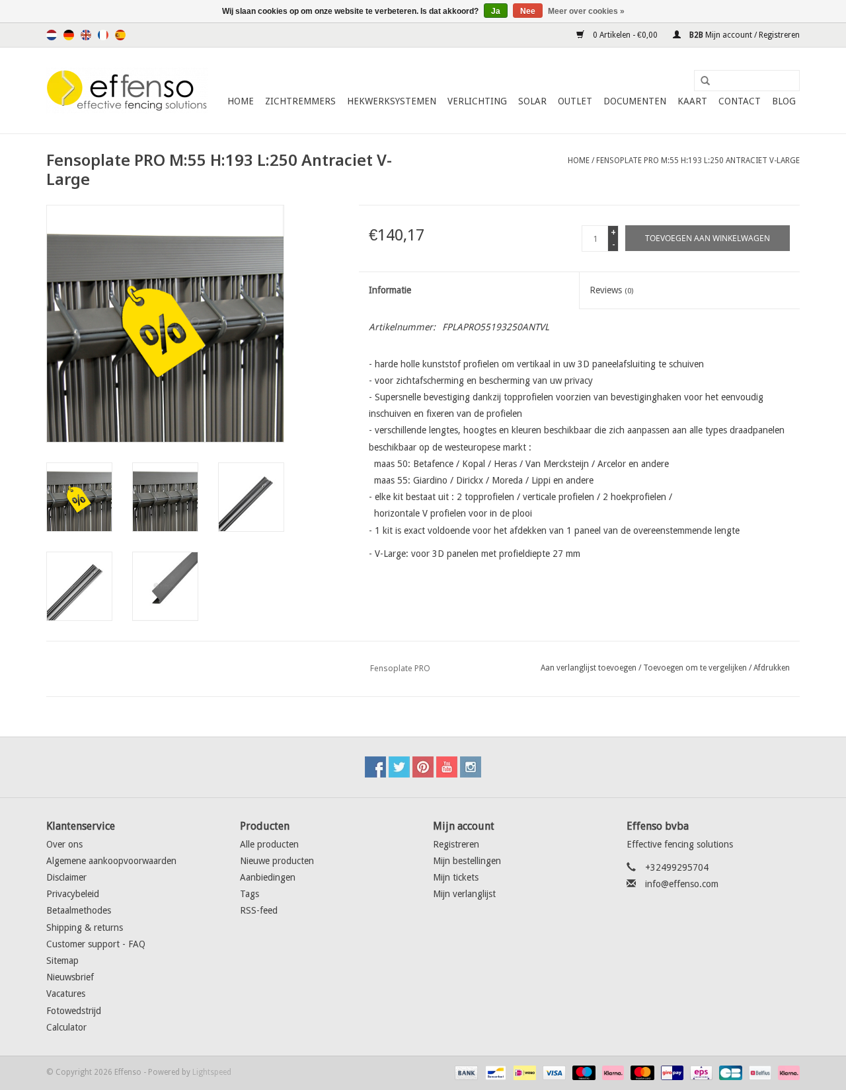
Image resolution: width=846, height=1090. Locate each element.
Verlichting (477, 101)
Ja (495, 11)
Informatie (390, 290)
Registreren (456, 844)
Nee (527, 11)
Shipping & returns (84, 927)
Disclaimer (66, 877)
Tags (249, 894)
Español (120, 35)
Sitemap (62, 960)
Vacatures (65, 993)
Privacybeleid (72, 894)
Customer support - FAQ (95, 944)
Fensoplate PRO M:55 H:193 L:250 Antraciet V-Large (698, 160)
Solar (532, 101)
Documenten (634, 101)
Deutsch (68, 35)
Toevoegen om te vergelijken (696, 667)
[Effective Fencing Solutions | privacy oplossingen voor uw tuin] (127, 90)
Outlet (575, 101)
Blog (784, 101)
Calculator (66, 1027)
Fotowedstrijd (73, 1010)
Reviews (611, 290)
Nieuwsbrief (70, 977)
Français (103, 35)
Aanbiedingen (267, 877)
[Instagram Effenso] (470, 767)
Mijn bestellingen (467, 860)
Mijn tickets (456, 877)
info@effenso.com (681, 884)
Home (240, 101)
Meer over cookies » (586, 11)
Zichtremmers (300, 101)
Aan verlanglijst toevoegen (588, 667)
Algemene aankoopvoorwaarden (111, 860)
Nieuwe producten (277, 860)
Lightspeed (211, 1072)
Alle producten (269, 844)
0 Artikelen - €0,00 (625, 35)
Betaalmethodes (78, 910)
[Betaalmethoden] (465, 1072)
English (86, 35)
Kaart (692, 101)
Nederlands (51, 35)
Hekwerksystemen (391, 101)
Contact (739, 101)
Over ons (64, 844)
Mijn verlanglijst (464, 894)
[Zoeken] (700, 81)
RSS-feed (259, 910)
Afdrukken (771, 667)
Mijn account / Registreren (743, 35)
